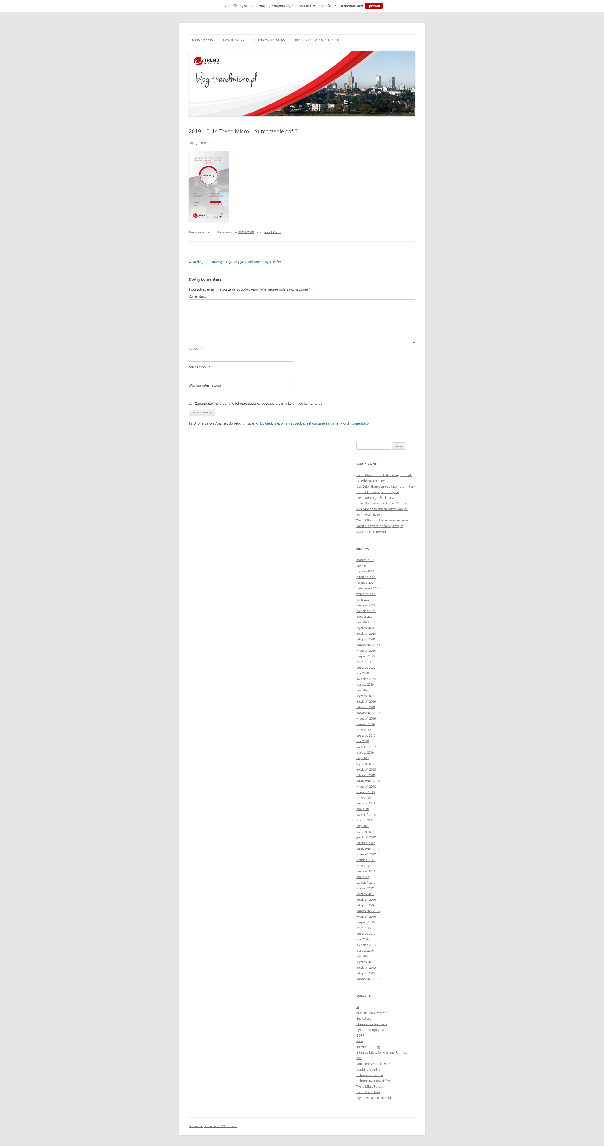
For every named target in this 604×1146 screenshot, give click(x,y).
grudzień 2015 (366, 967)
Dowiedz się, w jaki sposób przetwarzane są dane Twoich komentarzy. (315, 423)
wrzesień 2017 (366, 854)
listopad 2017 (365, 843)
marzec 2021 (365, 616)
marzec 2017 (365, 888)
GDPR (360, 1035)
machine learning (368, 1069)
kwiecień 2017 (366, 882)
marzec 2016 (365, 950)
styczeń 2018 (365, 831)
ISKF (359, 1058)
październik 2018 (368, 781)
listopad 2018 (365, 775)
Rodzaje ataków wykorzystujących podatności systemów (235, 261)
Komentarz (199, 296)
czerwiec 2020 (365, 667)
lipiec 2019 (363, 730)
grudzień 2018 (366, 769)
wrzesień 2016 (366, 916)
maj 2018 (362, 809)
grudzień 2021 (366, 577)
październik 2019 (368, 713)
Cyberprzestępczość (370, 1030)
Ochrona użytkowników (373, 1081)
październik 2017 (368, 848)
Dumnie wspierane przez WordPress (213, 1126)
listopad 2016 (365, 905)
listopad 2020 (365, 639)
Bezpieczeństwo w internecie (317, 40)
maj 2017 (362, 877)
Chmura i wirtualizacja (371, 1024)
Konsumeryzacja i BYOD (373, 1064)
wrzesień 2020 (366, 650)
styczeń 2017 (365, 894)
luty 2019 (362, 758)
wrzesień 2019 (366, 718)
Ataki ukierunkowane (371, 1013)
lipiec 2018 (363, 798)
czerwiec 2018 (365, 803)
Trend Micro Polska (270, 40)
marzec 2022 (365, 560)
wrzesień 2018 (366, 786)
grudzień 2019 (366, 701)
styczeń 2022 (365, 571)
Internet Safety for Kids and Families (381, 1052)
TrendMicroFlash (368, 1092)
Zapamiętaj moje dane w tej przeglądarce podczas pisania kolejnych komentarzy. (259, 403)
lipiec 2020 (363, 662)
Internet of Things (368, 1047)
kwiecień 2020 (366, 679)
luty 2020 (362, 690)
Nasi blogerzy (233, 40)
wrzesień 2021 (366, 594)
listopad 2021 (365, 582)
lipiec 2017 (363, 865)
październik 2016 (368, 911)
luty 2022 (362, 565)
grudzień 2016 (366, 899)
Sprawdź (374, 6)
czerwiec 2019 (365, 735)
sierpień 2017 (365, 860)
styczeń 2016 (365, 962)
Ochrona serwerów (369, 1075)
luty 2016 (362, 956)
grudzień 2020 (366, 633)
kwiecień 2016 (366, 945)
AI (357, 1007)
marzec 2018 (365, 820)
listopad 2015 (365, 973)
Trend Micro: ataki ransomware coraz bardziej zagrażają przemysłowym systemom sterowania (382, 526)
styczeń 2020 (365, 696)
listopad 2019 (365, 707)
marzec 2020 (365, 684)
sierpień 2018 (365, 792)
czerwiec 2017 (365, 871)
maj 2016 (362, 939)
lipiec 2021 (363, 599)
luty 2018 (362, 826)
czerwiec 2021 (365, 605)
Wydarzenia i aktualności (373, 1098)
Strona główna (201, 40)
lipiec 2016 (363, 928)
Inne (359, 1041)
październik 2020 (368, 645)
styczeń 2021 (365, 628)
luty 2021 (362, 622)
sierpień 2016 (365, 922)
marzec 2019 (365, 752)
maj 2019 (362, 741)
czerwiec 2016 (365, 933)
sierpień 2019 (365, 724)
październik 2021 (368, 588)
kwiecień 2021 (366, 611)
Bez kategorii (365, 1018)
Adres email (199, 367)
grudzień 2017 (366, 837)
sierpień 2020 (365, 656)
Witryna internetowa (205, 385)
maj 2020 (362, 673)
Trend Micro (272, 232)
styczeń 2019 (365, 764)
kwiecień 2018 (366, 815)
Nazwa (195, 348)
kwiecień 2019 (366, 747)
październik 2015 (368, 979)
